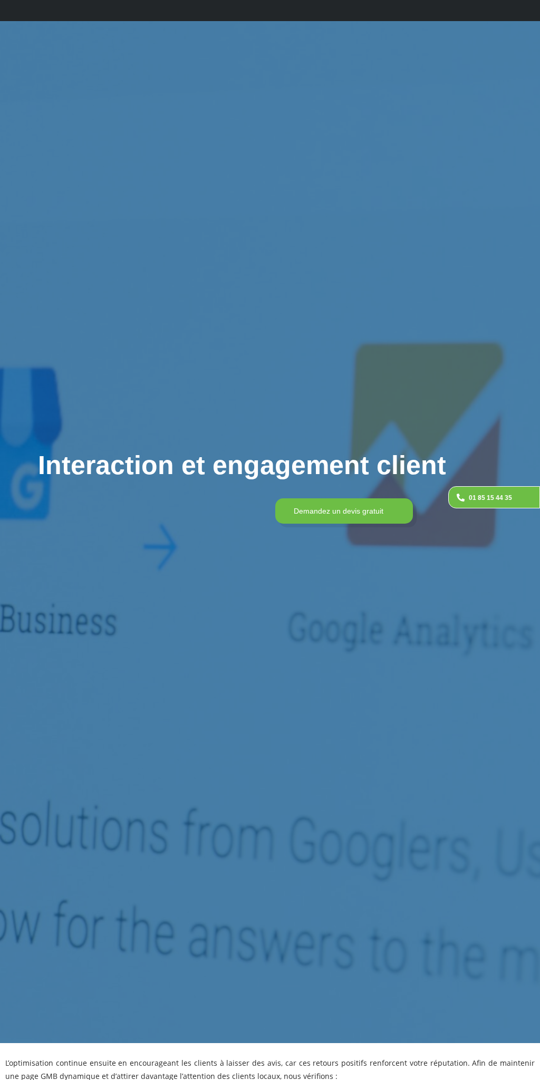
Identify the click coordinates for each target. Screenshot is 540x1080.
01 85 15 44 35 (490, 498)
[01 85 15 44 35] (461, 498)
